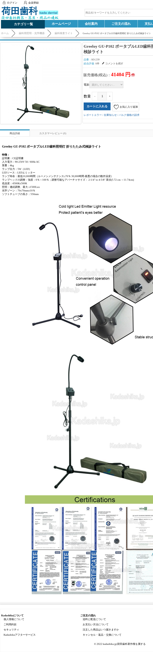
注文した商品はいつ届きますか (101, 629)
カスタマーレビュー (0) (52, 133)
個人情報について (14, 619)
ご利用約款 (10, 624)
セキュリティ (11, 629)
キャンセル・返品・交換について (102, 634)
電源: (86, 84)
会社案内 (91, 23)
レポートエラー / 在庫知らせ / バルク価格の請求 (111, 114)
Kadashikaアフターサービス (20, 634)
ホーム (5, 33)
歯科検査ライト (64, 33)
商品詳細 (15, 133)
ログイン (12, 2)
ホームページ (61, 23)
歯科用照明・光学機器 (32, 33)
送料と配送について (94, 619)
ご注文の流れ (121, 23)
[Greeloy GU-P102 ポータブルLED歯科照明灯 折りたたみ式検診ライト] (40, 83)
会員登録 (33, 2)
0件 (97, 63)
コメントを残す (114, 63)
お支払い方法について (96, 624)
